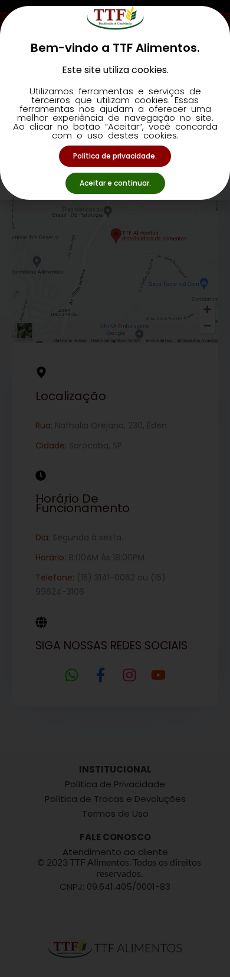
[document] (115, 488)
